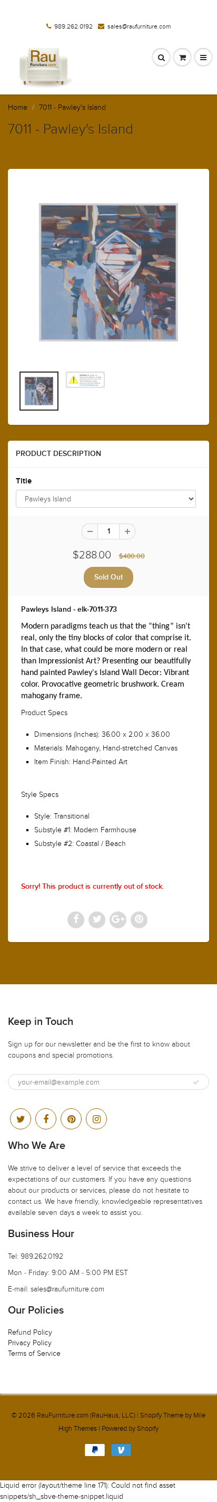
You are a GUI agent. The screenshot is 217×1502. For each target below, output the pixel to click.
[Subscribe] (196, 1082)
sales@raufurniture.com (139, 26)
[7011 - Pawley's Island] (108, 272)
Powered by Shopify (130, 1428)
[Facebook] (45, 1118)
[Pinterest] (71, 1118)
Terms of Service (34, 1353)
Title (24, 481)
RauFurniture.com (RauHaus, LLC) (86, 1415)
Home (17, 107)
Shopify (151, 1415)
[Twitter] (20, 1118)
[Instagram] (96, 1118)
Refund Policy (30, 1332)
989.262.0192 (73, 26)
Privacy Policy (30, 1342)
